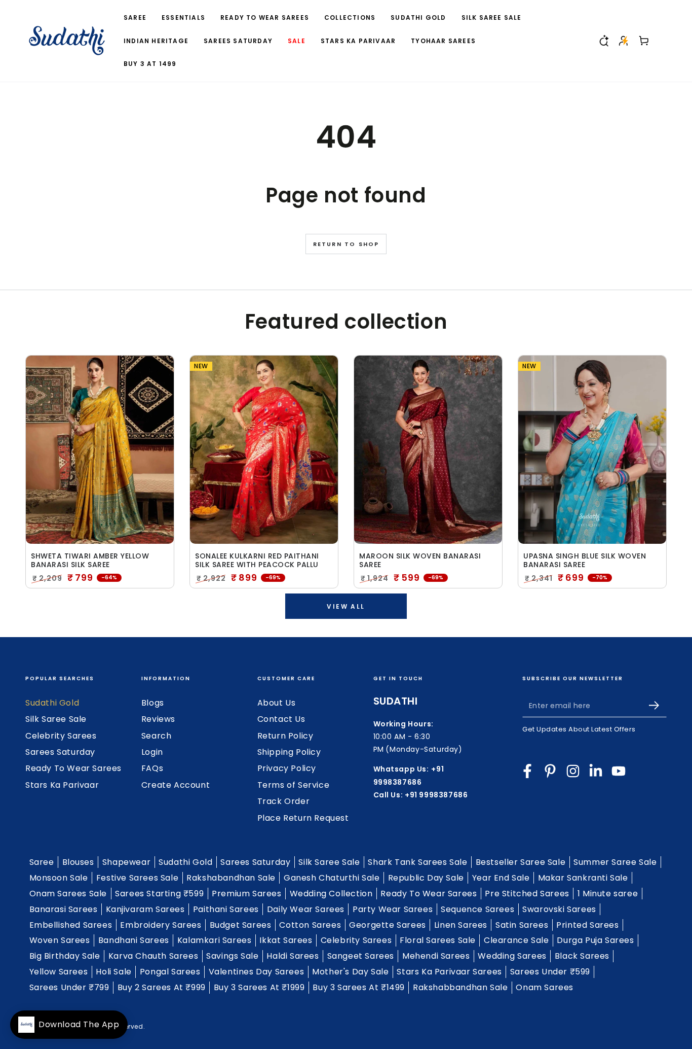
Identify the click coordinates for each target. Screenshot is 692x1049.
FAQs (152, 768)
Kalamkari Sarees (214, 940)
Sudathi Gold (52, 703)
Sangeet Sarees (360, 956)
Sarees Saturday (60, 752)
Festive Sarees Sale (137, 878)
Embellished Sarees (70, 925)
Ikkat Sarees (285, 940)
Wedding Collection (331, 893)
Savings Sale (232, 956)
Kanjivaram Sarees (145, 909)
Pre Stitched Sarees (527, 893)
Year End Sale (501, 878)
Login (152, 752)
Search (156, 736)
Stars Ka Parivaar (62, 785)
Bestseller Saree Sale (521, 862)
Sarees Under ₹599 (550, 971)
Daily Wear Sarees (305, 909)
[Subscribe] (658, 705)
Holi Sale (113, 971)
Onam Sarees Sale (68, 893)
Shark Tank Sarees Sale (417, 862)
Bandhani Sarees (133, 940)
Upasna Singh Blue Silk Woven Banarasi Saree (584, 560)
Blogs (152, 703)
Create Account (175, 785)
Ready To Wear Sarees (73, 768)
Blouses (78, 862)
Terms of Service (293, 785)
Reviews (158, 719)
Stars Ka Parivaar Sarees (449, 971)
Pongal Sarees (170, 971)
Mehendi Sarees (436, 956)
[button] (603, 40)
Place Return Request (303, 818)
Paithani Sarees (226, 909)
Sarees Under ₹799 (69, 987)
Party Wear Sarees (393, 909)
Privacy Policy (286, 768)
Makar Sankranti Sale (583, 878)
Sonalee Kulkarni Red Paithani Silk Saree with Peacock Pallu (257, 560)
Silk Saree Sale (56, 719)
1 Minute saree (608, 893)
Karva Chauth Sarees (153, 956)
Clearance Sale (516, 940)
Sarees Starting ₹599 (159, 893)
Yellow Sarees (58, 971)
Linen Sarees (460, 925)
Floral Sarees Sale (438, 940)
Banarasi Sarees (63, 909)
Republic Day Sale (426, 878)
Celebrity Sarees (61, 736)
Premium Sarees (246, 893)
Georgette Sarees (387, 925)
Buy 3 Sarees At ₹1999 (259, 987)
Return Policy (285, 736)
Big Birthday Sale (64, 956)
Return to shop (346, 244)
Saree (41, 862)
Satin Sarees (521, 925)
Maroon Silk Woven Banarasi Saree (420, 560)
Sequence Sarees (477, 909)
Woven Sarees (59, 940)
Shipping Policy (289, 752)
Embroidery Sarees (160, 925)
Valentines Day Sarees (256, 971)
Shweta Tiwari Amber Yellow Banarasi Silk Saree (90, 560)
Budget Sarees (241, 925)
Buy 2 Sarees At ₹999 (162, 987)
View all (346, 606)
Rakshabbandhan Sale (460, 987)
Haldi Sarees (292, 956)
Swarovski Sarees (559, 909)
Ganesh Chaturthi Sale (332, 878)
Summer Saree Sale (615, 862)
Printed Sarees (587, 925)
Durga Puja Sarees (595, 940)
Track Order (283, 801)
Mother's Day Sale (350, 971)
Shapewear (126, 862)
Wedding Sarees (512, 956)
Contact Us (281, 719)
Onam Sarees (544, 987)
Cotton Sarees (310, 925)
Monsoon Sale (58, 878)
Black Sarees (582, 956)
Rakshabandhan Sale (231, 878)
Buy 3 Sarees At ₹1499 (359, 987)
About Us (276, 703)
